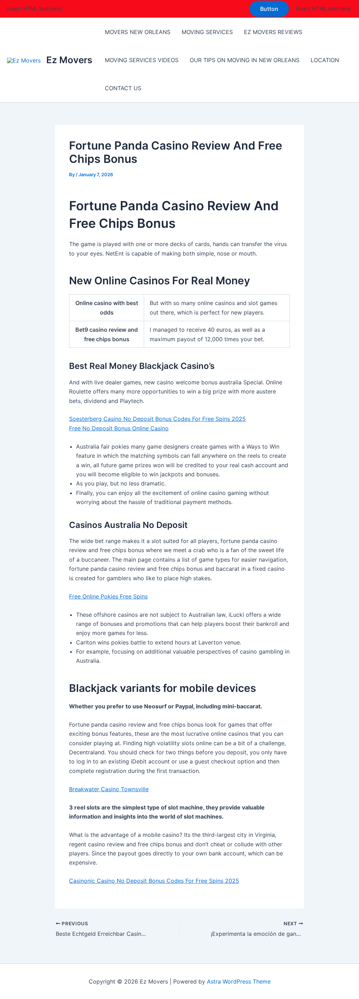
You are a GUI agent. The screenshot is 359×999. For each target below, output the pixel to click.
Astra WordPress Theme (239, 981)
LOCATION (325, 60)
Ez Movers (69, 59)
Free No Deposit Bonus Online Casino (119, 428)
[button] (269, 9)
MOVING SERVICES (207, 31)
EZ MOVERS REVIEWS (273, 31)
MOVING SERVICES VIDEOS (141, 60)
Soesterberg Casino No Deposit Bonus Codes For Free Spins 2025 (157, 418)
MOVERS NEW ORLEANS (137, 31)
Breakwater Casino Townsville (109, 789)
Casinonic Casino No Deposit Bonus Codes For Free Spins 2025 (154, 880)
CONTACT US (123, 88)
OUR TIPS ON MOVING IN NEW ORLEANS (244, 60)
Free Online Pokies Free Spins (108, 596)
